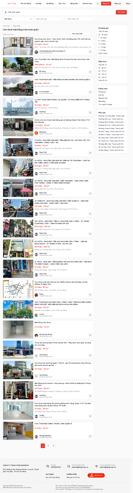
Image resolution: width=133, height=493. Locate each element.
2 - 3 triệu (102, 47)
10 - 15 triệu (102, 35)
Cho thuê (6, 26)
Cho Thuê (12, 3)
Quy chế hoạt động (53, 477)
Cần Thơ (61, 3)
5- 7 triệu (101, 41)
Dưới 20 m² (102, 80)
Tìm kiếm (121, 12)
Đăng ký (118, 3)
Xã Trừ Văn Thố (112, 147)
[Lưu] (90, 52)
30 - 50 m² (102, 74)
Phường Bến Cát (110, 144)
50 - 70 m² (102, 71)
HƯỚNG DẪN (72, 474)
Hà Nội (38, 3)
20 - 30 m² (102, 77)
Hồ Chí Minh (26, 3)
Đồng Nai (74, 3)
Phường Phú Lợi (110, 119)
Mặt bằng (8, 19)
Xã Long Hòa (110, 138)
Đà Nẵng (50, 3)
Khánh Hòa (87, 3)
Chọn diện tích (73, 19)
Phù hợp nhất (77, 34)
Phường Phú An (112, 125)
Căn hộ (101, 95)
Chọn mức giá (41, 19)
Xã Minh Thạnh (111, 135)
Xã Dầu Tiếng (111, 132)
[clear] (31, 19)
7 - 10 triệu (102, 38)
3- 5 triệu (102, 44)
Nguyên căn (102, 98)
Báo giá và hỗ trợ (73, 477)
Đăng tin (106, 3)
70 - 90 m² (102, 68)
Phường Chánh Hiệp (110, 129)
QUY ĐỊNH (50, 474)
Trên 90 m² (102, 65)
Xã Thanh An (111, 141)
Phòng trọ (102, 92)
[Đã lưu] (98, 4)
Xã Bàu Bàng (110, 150)
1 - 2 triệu (102, 50)
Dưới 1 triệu (102, 53)
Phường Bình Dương (110, 122)
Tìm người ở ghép (105, 104)
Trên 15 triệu (103, 31)
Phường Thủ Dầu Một (111, 116)
